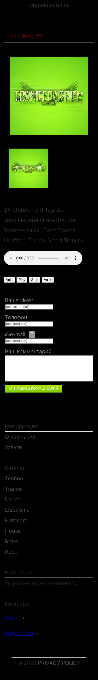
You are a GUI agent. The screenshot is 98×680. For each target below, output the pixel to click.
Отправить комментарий (33, 388)
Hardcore (16, 520)
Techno (14, 478)
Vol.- (9, 280)
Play (22, 280)
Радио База (19, 633)
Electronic (17, 510)
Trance (40, 26)
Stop (34, 280)
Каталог (15, 26)
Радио (13, 617)
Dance (13, 499)
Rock (11, 552)
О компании (20, 437)
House (13, 531)
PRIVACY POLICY (59, 663)
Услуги (13, 447)
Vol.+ (48, 280)
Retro (11, 541)
